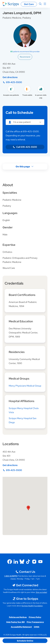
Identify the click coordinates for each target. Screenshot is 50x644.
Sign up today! (41, 592)
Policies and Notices (18, 617)
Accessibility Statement (21, 627)
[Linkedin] (16, 562)
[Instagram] (34, 562)
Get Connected (27, 585)
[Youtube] (40, 562)
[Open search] (40, 3)
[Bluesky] (22, 562)
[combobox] (25, 122)
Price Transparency (35, 622)
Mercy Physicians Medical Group (25, 385)
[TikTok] (28, 562)
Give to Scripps (27, 599)
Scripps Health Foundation (32, 606)
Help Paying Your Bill (15, 622)
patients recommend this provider (25, 51)
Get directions (10, 77)
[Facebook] (10, 562)
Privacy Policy (35, 617)
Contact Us (27, 572)
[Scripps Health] (11, 4)
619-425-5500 (14, 82)
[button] (28, 508)
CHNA (36, 627)
